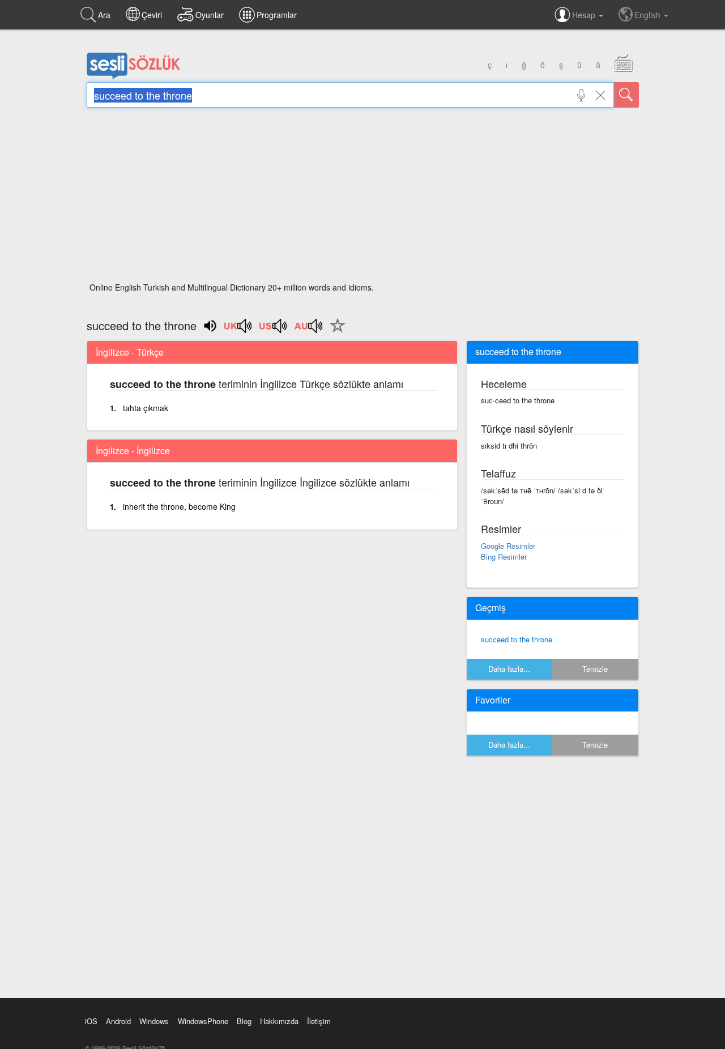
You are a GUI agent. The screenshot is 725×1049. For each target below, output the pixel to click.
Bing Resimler (504, 556)
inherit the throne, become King (179, 506)
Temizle (595, 668)
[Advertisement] (363, 198)
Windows (154, 1021)
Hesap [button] (585, 14)
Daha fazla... (509, 668)
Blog (244, 1021)
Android (118, 1021)
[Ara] (626, 95)
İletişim (319, 1021)
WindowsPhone (203, 1021)
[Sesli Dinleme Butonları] (238, 329)
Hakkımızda (279, 1021)
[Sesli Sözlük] (134, 76)
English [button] (648, 14)
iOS (91, 1021)
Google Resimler (508, 545)
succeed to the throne (516, 639)
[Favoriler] (334, 332)
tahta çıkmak (145, 407)
